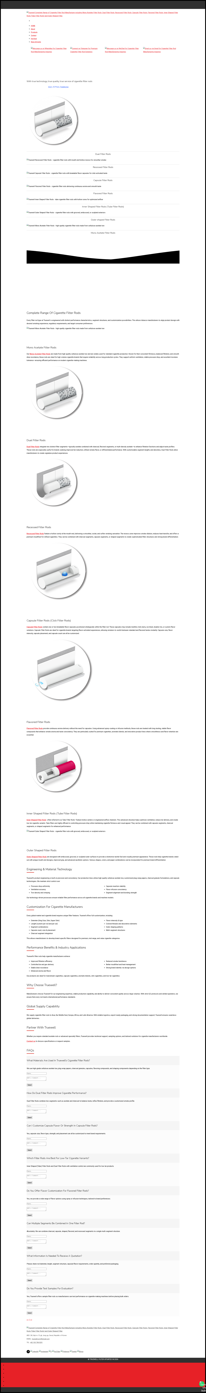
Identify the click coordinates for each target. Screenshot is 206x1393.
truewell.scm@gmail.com (41, 1339)
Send (30, 1085)
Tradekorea (64, 87)
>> (31, 1320)
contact (33, 35)
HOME (33, 26)
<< (28, 1320)
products (34, 32)
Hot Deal (34, 39)
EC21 (50, 87)
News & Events (36, 42)
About (33, 29)
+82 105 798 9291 (36, 1342)
